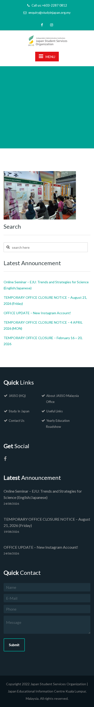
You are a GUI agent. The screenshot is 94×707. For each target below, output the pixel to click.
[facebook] (42, 24)
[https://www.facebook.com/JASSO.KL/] (5, 459)
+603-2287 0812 (54, 5)
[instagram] (51, 24)
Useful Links (54, 411)
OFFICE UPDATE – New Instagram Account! (37, 313)
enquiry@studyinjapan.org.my (49, 13)
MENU (50, 57)
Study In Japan (19, 411)
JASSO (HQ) (17, 396)
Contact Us (16, 421)
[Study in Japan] (47, 39)
